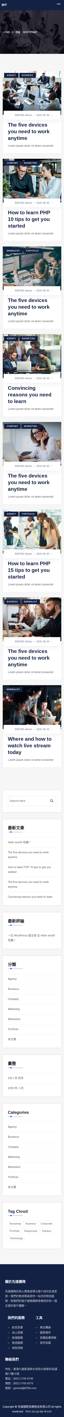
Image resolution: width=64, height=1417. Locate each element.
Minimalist (13, 251)
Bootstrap (15, 1223)
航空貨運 (17, 1327)
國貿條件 (45, 1332)
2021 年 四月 (16, 1078)
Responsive (30, 1231)
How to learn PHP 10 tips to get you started (29, 219)
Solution (46, 1231)
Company (12, 163)
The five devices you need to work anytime (29, 131)
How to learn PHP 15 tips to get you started (29, 570)
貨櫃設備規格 (48, 1337)
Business (27, 75)
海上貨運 (17, 1332)
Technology (16, 1238)
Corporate (46, 1223)
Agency (11, 75)
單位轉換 (45, 1327)
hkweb (48, 1411)
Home (7, 32)
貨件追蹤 (45, 1342)
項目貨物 (17, 1348)
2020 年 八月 (16, 1088)
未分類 (12, 1039)
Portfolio (32, 251)
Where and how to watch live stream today (30, 745)
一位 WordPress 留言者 (22, 935)
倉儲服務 (17, 1337)
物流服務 (17, 1342)
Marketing (30, 163)
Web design (32, 1411)
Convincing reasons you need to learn (29, 394)
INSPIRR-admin (23, 115)
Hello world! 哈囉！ (19, 842)
